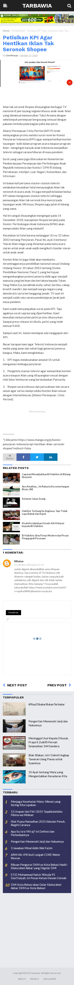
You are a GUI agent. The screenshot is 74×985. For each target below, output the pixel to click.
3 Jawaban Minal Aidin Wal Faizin (31, 848)
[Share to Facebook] (23, 457)
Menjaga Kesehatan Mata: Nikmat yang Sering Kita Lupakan (36, 803)
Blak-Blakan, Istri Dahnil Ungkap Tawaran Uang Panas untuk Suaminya (48, 759)
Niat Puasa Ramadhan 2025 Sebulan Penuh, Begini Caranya (38, 823)
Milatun (19, 561)
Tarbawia (37, 5)
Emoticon (13, 612)
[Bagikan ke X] (37, 457)
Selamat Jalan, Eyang (34, 498)
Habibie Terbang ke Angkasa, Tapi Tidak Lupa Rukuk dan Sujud (44, 512)
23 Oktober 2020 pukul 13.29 (29, 564)
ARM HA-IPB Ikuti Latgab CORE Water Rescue (35, 856)
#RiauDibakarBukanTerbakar (46, 704)
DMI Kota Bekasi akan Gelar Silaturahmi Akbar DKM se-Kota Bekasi (36, 886)
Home (6, 30)
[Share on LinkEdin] (50, 457)
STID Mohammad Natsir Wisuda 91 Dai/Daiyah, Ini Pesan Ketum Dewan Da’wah (38, 876)
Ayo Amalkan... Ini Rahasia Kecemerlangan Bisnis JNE (45, 488)
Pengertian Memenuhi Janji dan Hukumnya (37, 841)
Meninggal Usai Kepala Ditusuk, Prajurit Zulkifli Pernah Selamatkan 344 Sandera (48, 742)
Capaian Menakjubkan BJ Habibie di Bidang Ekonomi (46, 476)
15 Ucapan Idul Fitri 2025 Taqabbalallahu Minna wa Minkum (36, 813)
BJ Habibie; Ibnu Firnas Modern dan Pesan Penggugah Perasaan (45, 537)
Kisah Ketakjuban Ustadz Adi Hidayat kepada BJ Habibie (43, 525)
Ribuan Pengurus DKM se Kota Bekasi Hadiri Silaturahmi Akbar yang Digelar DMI (39, 866)
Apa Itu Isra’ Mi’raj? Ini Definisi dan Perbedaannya (32, 833)
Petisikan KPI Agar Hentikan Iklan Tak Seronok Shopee (28, 43)
